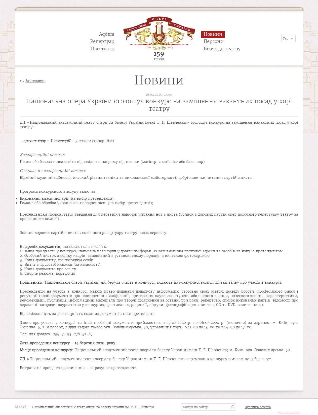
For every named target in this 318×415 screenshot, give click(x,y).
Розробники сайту (289, 413)
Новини (213, 34)
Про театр (102, 48)
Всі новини (35, 81)
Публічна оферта (258, 407)
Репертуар (102, 41)
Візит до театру (222, 48)
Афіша (106, 34)
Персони (214, 41)
